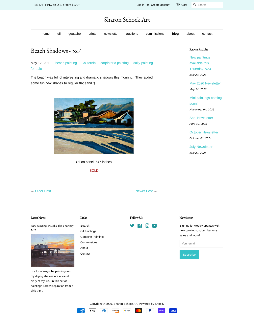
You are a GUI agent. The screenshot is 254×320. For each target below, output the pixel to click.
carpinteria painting (114, 63)
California (89, 63)
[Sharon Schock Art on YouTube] (154, 226)
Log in (140, 4)
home (46, 33)
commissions (155, 33)
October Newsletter (204, 132)
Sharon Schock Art (127, 19)
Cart (184, 4)
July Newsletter (201, 147)
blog (175, 33)
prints (92, 33)
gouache (74, 33)
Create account (160, 4)
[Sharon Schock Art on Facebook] (139, 226)
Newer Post (144, 191)
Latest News (38, 218)
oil (59, 33)
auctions (132, 33)
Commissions (88, 242)
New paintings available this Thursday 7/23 (200, 63)
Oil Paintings (88, 231)
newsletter (111, 33)
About (84, 247)
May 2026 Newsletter (205, 83)
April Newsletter (201, 118)
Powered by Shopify (151, 303)
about (190, 33)
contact (207, 33)
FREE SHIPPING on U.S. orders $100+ (55, 4)
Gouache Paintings (92, 236)
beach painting (66, 63)
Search (84, 225)
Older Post (43, 191)
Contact (85, 253)
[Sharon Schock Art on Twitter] (132, 226)
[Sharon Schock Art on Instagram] (147, 226)
